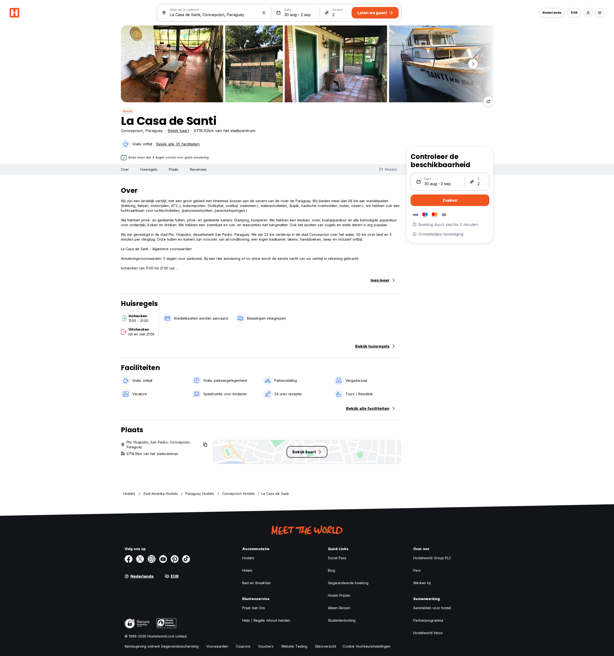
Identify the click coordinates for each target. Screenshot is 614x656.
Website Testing (294, 646)
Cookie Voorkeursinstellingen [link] (366, 646)
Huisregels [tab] (148, 169)
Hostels (248, 558)
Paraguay (154, 130)
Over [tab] (125, 169)
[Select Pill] (588, 13)
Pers (416, 570)
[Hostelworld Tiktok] (186, 559)
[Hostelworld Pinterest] (174, 559)
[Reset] (264, 12)
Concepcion (132, 130)
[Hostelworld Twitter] (140, 559)
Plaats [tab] (173, 169)
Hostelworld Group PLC (432, 558)
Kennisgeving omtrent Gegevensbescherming (162, 646)
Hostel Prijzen (339, 595)
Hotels (247, 570)
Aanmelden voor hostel (432, 608)
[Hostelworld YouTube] (163, 559)
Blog (331, 570)
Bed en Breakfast (256, 583)
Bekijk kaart (178, 130)
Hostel (127, 111)
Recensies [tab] (198, 169)
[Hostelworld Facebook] (128, 559)
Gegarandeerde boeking (348, 583)
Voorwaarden (217, 646)
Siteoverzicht (325, 646)
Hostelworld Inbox (428, 633)
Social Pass (337, 558)
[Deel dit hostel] (488, 101)
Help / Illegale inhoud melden (266, 620)
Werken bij (422, 583)
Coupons (243, 646)
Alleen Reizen (339, 608)
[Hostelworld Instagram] (151, 559)
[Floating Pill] (473, 64)
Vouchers (265, 646)
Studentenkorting (342, 620)
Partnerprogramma (428, 620)
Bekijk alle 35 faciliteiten (178, 144)
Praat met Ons (253, 608)
